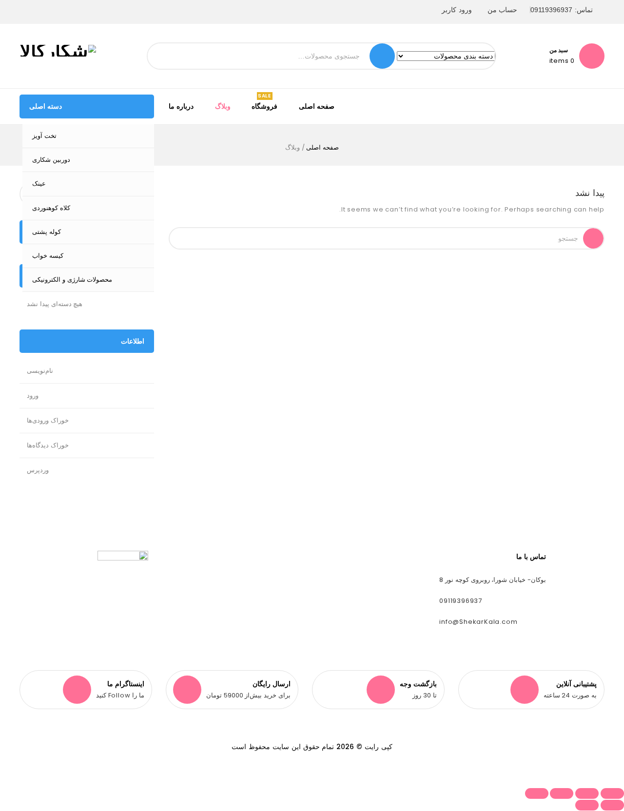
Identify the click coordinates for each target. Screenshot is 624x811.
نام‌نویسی (40, 370)
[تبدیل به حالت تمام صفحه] (587, 793)
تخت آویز (44, 135)
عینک (39, 183)
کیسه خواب (47, 255)
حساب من (503, 10)
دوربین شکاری (51, 159)
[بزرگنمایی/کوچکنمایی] (612, 793)
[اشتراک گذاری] (561, 793)
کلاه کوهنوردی (51, 207)
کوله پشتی (46, 231)
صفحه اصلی (316, 106)
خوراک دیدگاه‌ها (48, 445)
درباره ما (181, 106)
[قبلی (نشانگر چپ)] (612, 805)
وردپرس (38, 470)
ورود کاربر (457, 10)
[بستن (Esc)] (536, 793)
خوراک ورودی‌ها (48, 420)
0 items (562, 61)
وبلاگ (223, 106)
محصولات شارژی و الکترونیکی (72, 279)
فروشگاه (264, 106)
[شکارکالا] (58, 50)
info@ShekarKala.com (478, 621)
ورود (33, 395)
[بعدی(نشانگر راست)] (587, 805)
